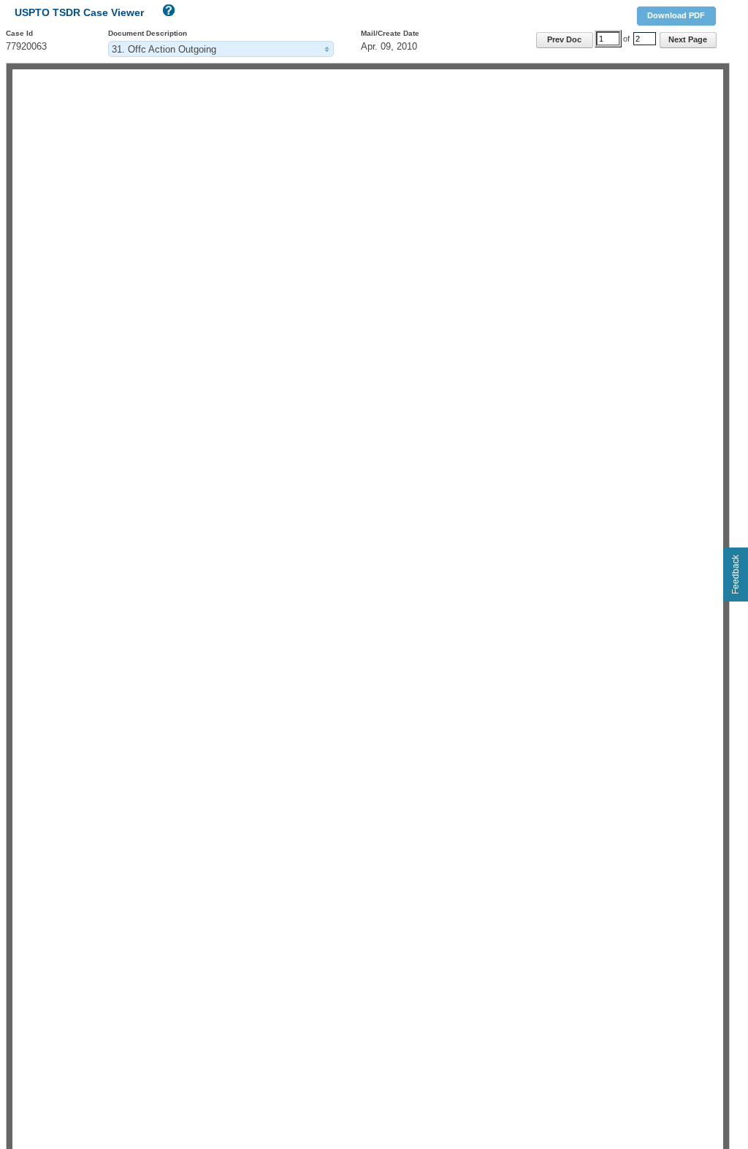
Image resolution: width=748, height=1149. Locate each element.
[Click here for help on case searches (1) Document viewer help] (167, 13)
